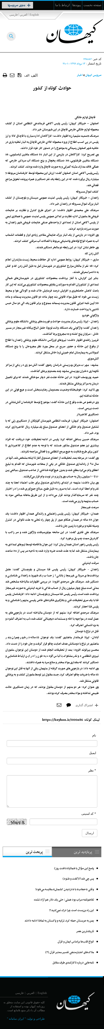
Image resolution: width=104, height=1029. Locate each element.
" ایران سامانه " (16, 1018)
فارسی (13, 14)
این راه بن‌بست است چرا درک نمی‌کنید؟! (71, 910)
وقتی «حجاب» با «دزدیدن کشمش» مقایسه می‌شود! (64, 889)
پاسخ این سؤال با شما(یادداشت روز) (74, 868)
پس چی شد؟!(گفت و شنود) (78, 878)
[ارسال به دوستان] (12, 75)
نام (94, 735)
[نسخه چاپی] (5, 75)
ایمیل (92, 753)
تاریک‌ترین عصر (85, 931)
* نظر (92, 770)
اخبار (80, 75)
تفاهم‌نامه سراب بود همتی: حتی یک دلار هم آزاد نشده (64, 899)
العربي (23, 14)
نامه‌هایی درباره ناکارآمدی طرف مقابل (73, 962)
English (34, 14)
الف (26, 75)
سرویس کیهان (93, 75)
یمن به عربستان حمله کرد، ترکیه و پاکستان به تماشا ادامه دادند (59, 920)
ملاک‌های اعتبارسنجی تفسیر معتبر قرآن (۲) (69, 952)
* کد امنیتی (88, 814)
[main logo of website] (68, 31)
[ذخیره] (20, 75)
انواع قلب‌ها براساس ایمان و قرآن (76, 941)
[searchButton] (11, 36)
